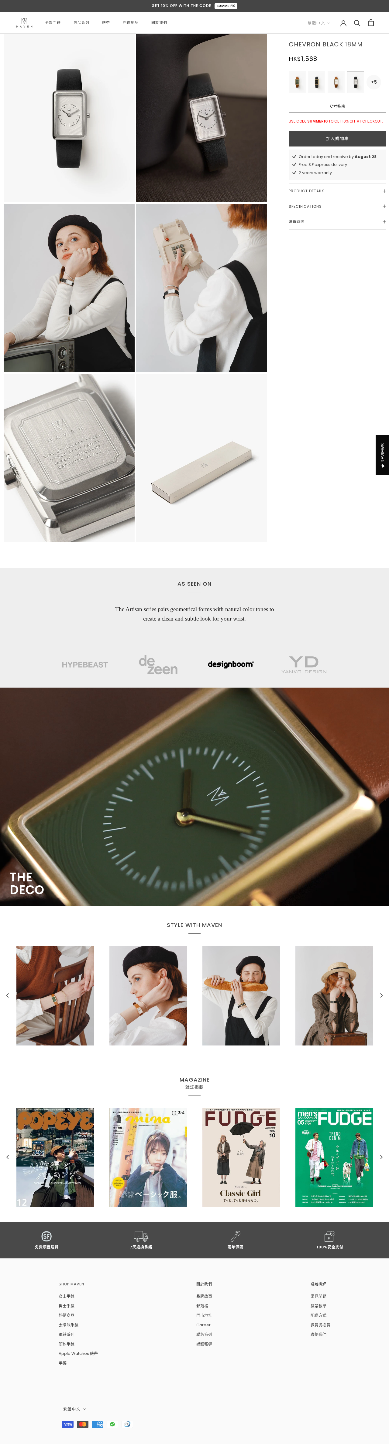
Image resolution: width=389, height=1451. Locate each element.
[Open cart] (371, 22)
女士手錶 (66, 1296)
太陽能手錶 (68, 1325)
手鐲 (63, 1363)
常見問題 (318, 1296)
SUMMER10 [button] (226, 5)
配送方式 (318, 1315)
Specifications (305, 206)
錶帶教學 (318, 1306)
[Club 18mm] (336, 82)
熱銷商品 (66, 1315)
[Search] (357, 22)
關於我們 (159, 22)
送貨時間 (297, 221)
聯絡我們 (318, 1334)
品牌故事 (204, 1296)
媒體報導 (204, 1344)
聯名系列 (204, 1334)
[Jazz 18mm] (297, 82)
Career (203, 1325)
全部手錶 (53, 22)
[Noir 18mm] (316, 82)
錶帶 (106, 22)
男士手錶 (66, 1306)
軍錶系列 (66, 1334)
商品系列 (81, 22)
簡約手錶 (66, 1344)
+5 (374, 82)
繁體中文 (316, 22)
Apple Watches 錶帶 (78, 1353)
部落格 (202, 1306)
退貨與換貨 (320, 1325)
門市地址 (131, 22)
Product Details (307, 191)
